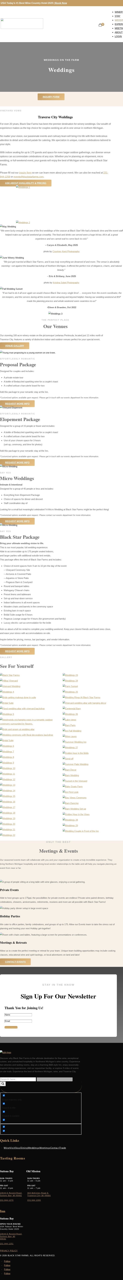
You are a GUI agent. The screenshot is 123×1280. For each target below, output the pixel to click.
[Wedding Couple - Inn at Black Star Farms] (70, 692)
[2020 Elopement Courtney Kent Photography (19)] (7, 762)
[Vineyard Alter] (84, 703)
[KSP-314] (75, 797)
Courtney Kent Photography (66, 251)
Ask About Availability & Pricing (25, 183)
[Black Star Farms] (10, 675)
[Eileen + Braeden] (71, 775)
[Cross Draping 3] (69, 770)
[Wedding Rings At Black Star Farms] (81, 697)
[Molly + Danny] (70, 803)
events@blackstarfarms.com (29, 176)
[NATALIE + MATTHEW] (7, 768)
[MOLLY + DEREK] (26, 735)
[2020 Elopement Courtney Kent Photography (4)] (7, 757)
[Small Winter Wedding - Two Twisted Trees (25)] (7, 824)
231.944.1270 (7, 1200)
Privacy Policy (9, 1251)
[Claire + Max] (69, 719)
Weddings (33, 1148)
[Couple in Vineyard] (7, 801)
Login (118, 36)
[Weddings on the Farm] (76, 814)
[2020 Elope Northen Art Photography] (7, 751)
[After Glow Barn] (17, 729)
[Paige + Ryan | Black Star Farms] (70, 736)
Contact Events (15, 962)
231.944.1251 (7, 1244)
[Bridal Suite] (7, 692)
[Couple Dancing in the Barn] (7, 790)
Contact (55, 1148)
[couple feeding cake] (75, 764)
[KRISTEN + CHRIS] (7, 779)
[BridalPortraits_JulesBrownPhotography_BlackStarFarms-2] (70, 825)
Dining (24, 1148)
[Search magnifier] (3, 1084)
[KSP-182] (70, 792)
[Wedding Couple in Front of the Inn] (81, 831)
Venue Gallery (14, 345)
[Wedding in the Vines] (7, 774)
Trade (62, 1148)
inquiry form (25, 172)
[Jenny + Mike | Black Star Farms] (69, 725)
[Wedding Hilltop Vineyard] (30, 723)
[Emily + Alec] (10, 686)
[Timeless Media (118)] (7, 835)
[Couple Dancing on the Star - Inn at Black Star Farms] (7, 796)
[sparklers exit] (7, 829)
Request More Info (17, 403)
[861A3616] (74, 742)
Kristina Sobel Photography (66, 282)
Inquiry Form (51, 97)
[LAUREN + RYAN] (70, 686)
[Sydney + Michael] (72, 708)
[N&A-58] (74, 808)
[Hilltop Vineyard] (9, 680)
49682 (3, 1239)
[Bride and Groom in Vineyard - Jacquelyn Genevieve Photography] (7, 785)
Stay (17, 1148)
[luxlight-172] (7, 746)
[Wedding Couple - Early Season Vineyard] (70, 680)
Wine (7, 1148)
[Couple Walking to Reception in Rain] (7, 807)
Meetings (44, 1148)
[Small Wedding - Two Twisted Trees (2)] (7, 818)
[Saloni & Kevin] (70, 747)
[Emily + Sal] (7, 813)
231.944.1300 (34, 1200)
